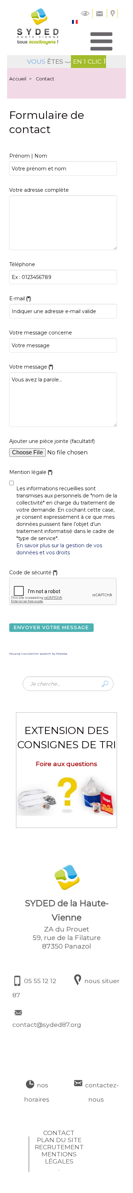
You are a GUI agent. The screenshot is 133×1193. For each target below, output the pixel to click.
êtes (45, 61)
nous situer (101, 981)
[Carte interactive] (113, 13)
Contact (58, 1132)
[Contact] (99, 13)
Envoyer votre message (51, 627)
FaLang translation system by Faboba (38, 653)
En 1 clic (87, 61)
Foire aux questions (66, 763)
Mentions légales (59, 1158)
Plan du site (59, 1140)
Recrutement (59, 1147)
